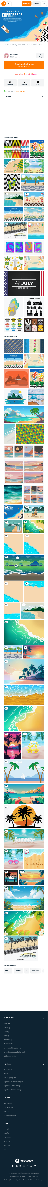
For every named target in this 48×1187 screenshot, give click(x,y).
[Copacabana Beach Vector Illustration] (30, 546)
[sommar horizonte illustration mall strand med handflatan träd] (14, 932)
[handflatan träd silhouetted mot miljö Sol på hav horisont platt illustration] (24, 1125)
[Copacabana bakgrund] (13, 721)
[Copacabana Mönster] (16, 148)
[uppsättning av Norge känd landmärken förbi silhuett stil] (13, 411)
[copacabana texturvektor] (13, 184)
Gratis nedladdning (24, 65)
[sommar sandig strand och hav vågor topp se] (24, 976)
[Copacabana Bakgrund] (13, 346)
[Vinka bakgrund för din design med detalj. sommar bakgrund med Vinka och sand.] (13, 768)
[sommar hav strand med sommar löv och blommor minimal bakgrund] (24, 1102)
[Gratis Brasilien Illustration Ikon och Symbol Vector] (13, 331)
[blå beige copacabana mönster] (13, 466)
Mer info (8, 95)
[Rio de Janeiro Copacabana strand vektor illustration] (11, 167)
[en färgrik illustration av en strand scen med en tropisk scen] (14, 750)
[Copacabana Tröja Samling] (13, 429)
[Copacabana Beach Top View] (13, 481)
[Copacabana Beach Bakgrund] (13, 250)
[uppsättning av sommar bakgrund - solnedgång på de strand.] (24, 642)
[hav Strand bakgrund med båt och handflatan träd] (24, 1079)
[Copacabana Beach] (13, 220)
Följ (40, 57)
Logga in (37, 4)
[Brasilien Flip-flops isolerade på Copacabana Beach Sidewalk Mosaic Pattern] (32, 185)
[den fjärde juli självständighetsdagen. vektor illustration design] (24, 367)
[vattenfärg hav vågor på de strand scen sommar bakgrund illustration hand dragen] (12, 566)
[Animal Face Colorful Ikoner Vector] (13, 444)
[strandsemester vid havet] (12, 298)
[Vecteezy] (3, 3)
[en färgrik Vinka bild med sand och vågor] (24, 899)
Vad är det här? (20, 91)
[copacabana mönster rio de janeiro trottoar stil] (18, 624)
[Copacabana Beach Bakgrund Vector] (28, 165)
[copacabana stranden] (15, 203)
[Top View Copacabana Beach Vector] (13, 265)
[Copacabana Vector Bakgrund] (15, 281)
